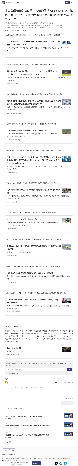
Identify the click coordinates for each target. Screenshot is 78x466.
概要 (20, 409)
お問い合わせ (51, 458)
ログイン (73, 2)
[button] (6, 382)
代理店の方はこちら (7, 460)
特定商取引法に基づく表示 (40, 458)
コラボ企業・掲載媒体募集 (63, 458)
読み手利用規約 (15, 458)
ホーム (10, 409)
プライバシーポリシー (26, 458)
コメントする (67, 403)
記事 (15, 409)
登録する (36, 463)
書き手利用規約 (6, 458)
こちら (19, 373)
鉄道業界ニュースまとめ (13, 3)
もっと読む (8, 442)
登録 (67, 3)
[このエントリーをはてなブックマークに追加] (65, 463)
